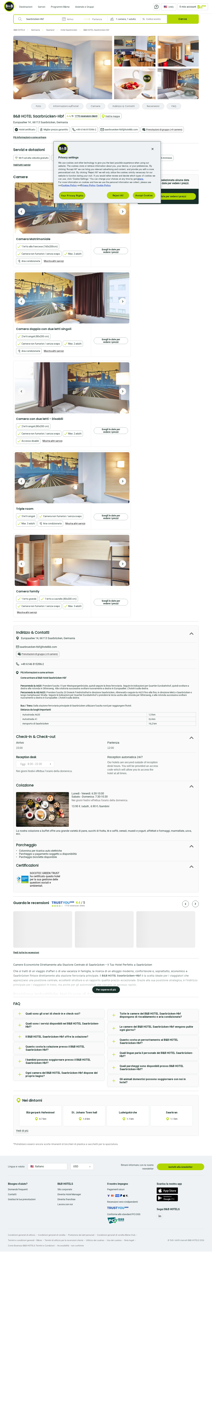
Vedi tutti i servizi (21, 165)
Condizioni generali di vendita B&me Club (116, 1235)
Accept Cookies (144, 195)
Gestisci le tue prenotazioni (21, 1199)
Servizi (41, 6)
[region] (107, 172)
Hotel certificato (27, 129)
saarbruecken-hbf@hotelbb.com (121, 129)
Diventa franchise (66, 1199)
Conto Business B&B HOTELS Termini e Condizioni (31, 1245)
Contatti (12, 1194)
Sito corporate (64, 1189)
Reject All (118, 195)
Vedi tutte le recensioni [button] (26, 952)
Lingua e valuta (16, 1166)
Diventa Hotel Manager (69, 1194)
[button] (124, 19)
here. (141, 178)
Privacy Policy (88, 185)
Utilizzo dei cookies (95, 1240)
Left (21, 211)
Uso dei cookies (114, 1240)
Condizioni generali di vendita (51, 1235)
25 (191, 93)
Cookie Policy (103, 185)
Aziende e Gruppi (84, 6)
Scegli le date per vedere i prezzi (168, 196)
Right (122, 211)
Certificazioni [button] (27, 865)
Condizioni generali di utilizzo (21, 1235)
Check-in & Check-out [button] (35, 736)
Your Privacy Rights (72, 195)
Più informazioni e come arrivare (29, 137)
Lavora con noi (65, 1204)
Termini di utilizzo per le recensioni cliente (64, 1240)
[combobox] (39, 19)
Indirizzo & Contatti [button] (32, 632)
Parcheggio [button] (26, 845)
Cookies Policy (69, 185)
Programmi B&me (60, 6)
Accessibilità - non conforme (70, 1245)
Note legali (129, 1240)
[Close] (152, 149)
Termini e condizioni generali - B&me (25, 1240)
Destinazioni (25, 6)
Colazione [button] (25, 785)
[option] (72, 208)
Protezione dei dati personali (81, 1235)
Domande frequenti (18, 1189)
